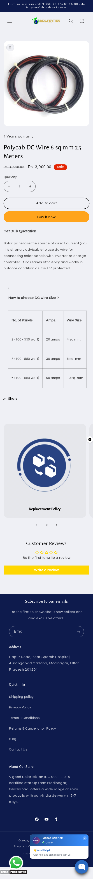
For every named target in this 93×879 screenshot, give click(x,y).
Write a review (46, 570)
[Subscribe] (78, 631)
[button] (9, 21)
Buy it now (46, 217)
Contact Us (18, 749)
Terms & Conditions (24, 718)
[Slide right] (57, 525)
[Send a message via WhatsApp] (16, 863)
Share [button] (13, 398)
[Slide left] (36, 525)
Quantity (10, 177)
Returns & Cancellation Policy (32, 728)
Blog (12, 739)
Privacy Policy (20, 707)
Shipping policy (21, 697)
